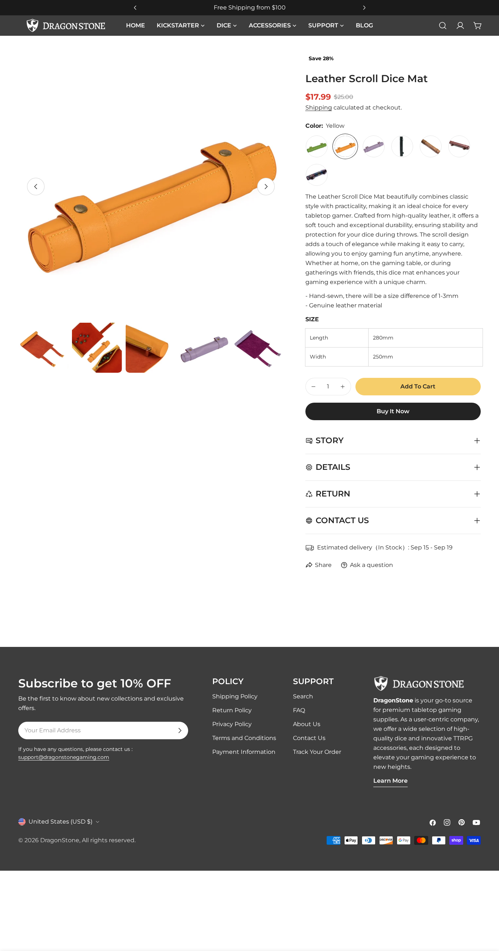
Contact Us (309, 738)
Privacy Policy (232, 724)
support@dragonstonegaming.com (63, 757)
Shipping (318, 107)
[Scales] (316, 175)
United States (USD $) (60, 821)
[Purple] (373, 146)
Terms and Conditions (244, 738)
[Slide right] (266, 186)
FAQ (299, 710)
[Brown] (430, 146)
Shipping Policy (235, 696)
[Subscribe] (179, 730)
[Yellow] (345, 146)
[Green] (316, 146)
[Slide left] (36, 186)
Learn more (390, 780)
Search (303, 696)
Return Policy (232, 710)
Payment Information (243, 751)
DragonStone (59, 840)
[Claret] (459, 146)
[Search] (442, 25)
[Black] (402, 146)
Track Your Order (317, 751)
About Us (306, 724)
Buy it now (393, 411)
